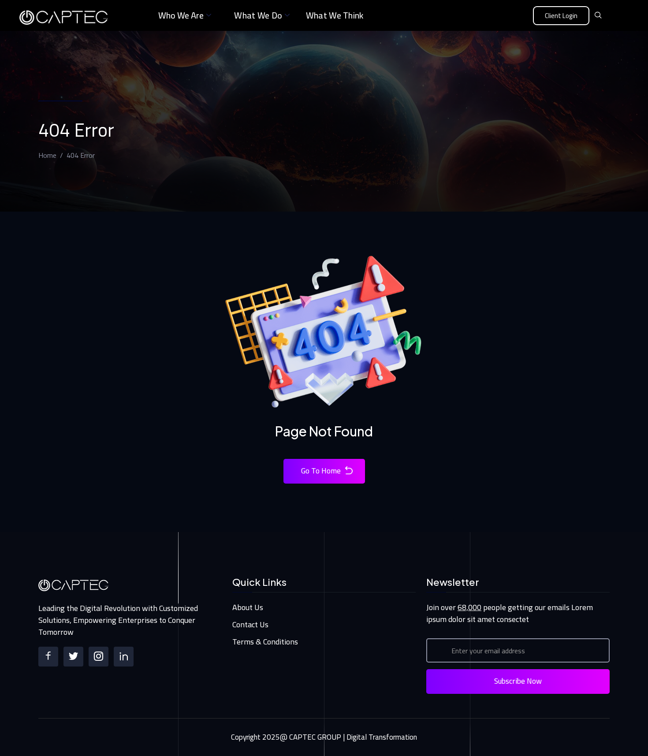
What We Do (258, 15)
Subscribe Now (518, 681)
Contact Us (250, 624)
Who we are (181, 15)
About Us (247, 607)
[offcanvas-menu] (613, 16)
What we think (335, 15)
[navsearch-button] (598, 15)
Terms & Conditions (265, 642)
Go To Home (321, 471)
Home (47, 155)
